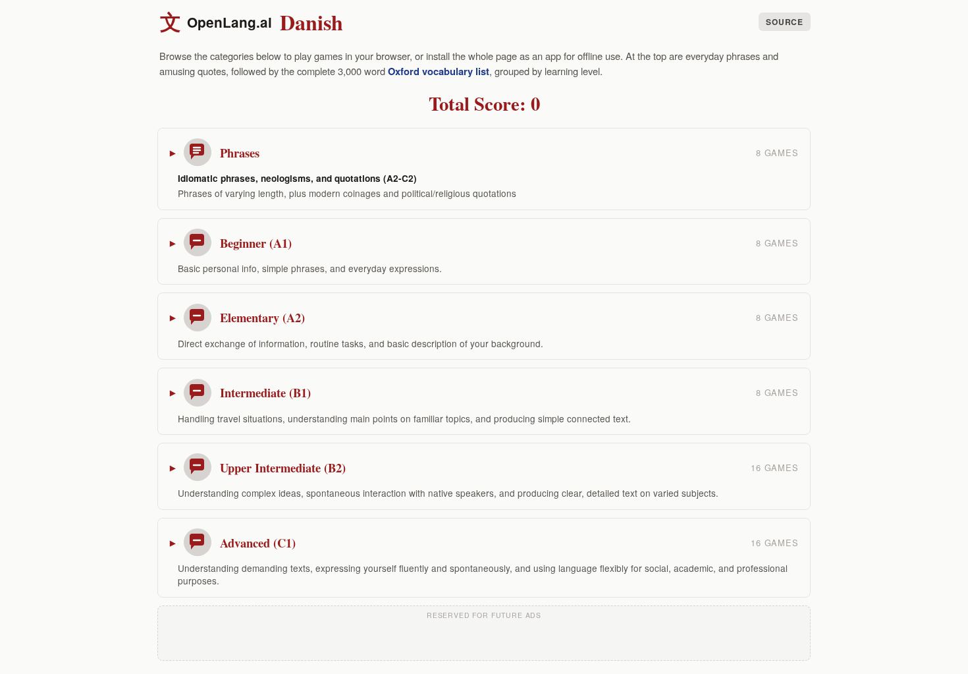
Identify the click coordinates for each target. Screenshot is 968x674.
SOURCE (784, 22)
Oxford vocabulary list (438, 71)
